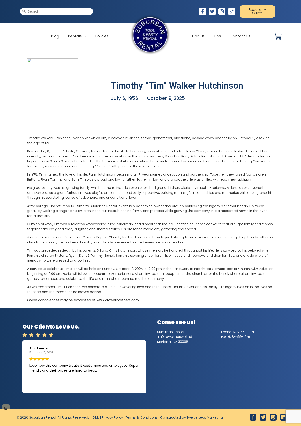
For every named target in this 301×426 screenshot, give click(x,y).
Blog (55, 36)
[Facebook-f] (202, 11)
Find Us (198, 36)
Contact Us (240, 36)
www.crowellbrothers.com (118, 300)
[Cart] (278, 36)
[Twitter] (212, 11)
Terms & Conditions (142, 417)
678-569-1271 (243, 331)
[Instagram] (221, 11)
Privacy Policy (112, 417)
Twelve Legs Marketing (205, 417)
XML (96, 417)
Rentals (75, 36)
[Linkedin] (283, 417)
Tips (217, 36)
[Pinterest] (273, 417)
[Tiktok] (231, 11)
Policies (102, 36)
